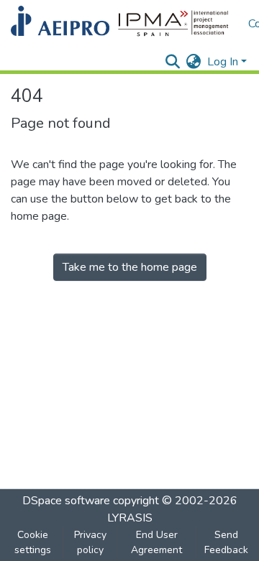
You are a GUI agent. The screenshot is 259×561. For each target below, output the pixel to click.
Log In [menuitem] (222, 62)
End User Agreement (156, 542)
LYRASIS (130, 518)
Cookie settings (32, 542)
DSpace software (66, 501)
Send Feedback (226, 542)
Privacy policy (90, 542)
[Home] (122, 24)
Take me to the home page (130, 267)
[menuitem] (194, 61)
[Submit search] (173, 61)
